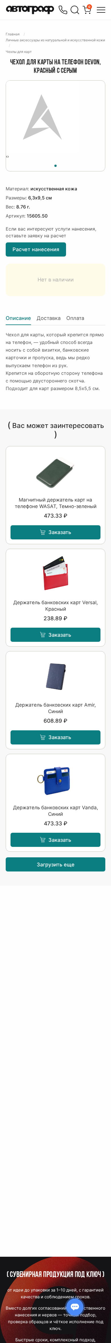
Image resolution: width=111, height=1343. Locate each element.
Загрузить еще (56, 865)
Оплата (75, 318)
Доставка (49, 318)
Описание (18, 318)
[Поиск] (75, 10)
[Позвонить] (63, 10)
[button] (55, 164)
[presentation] (6, 156)
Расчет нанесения (36, 249)
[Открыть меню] (101, 10)
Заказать (59, 532)
